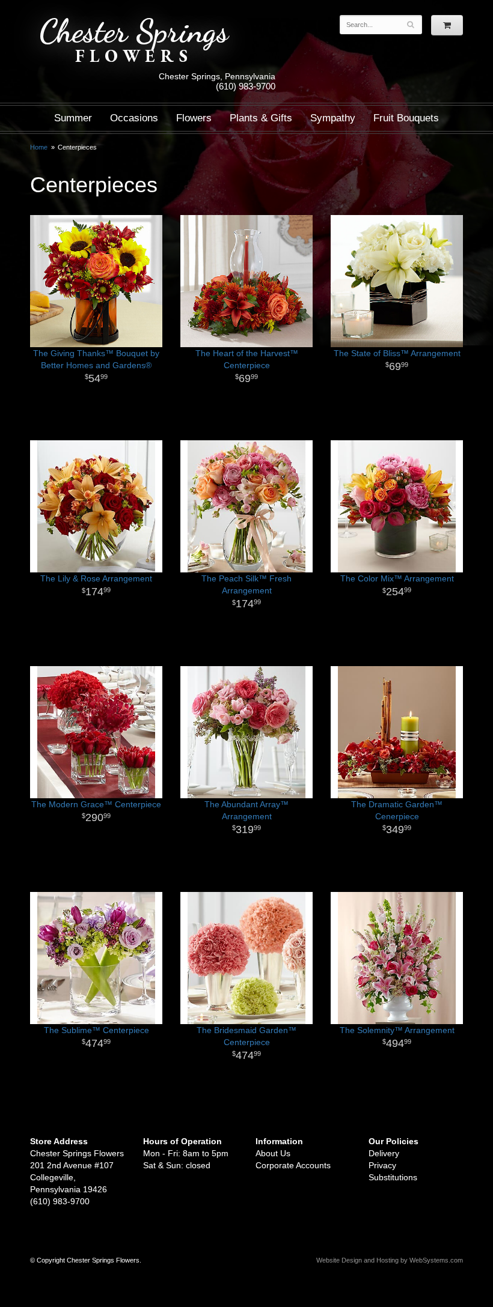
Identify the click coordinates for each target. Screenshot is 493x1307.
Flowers (194, 118)
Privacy (382, 1165)
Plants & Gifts (261, 118)
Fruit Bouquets (406, 118)
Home (38, 147)
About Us (273, 1153)
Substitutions (393, 1177)
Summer (73, 118)
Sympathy (332, 118)
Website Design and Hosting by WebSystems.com (389, 1260)
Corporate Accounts (293, 1165)
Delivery (384, 1153)
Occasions (134, 118)
